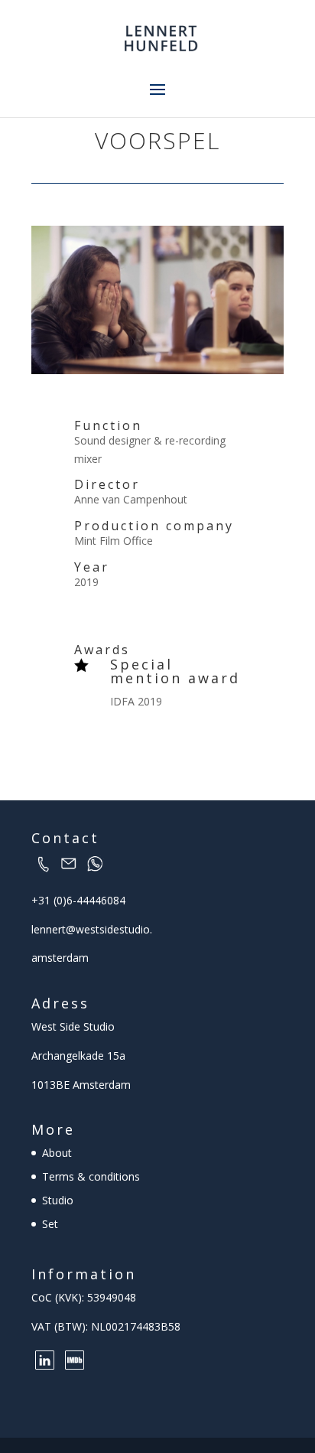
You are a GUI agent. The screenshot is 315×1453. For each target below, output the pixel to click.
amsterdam (60, 957)
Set (50, 1224)
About (57, 1152)
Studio (57, 1200)
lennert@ (53, 929)
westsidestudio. (114, 929)
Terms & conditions (91, 1176)
